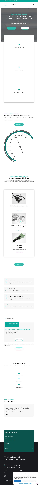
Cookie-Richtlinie (21, 483)
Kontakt (5, 476)
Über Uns (5, 475)
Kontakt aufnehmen (19, 339)
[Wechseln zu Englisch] (37, 483)
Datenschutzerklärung (26, 483)
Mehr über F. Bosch (19, 348)
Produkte (5, 473)
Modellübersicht (19, 210)
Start (4, 472)
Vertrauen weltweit (10, 401)
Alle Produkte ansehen (19, 124)
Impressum (30, 483)
